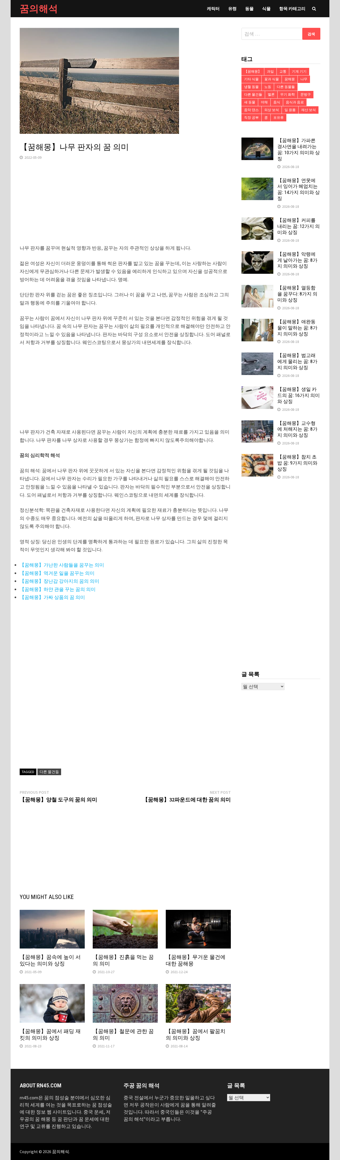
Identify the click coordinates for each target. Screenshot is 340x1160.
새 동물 (249, 102)
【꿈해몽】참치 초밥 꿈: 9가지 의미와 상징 (297, 463)
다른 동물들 (286, 87)
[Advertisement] (125, 207)
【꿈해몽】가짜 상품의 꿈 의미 (52, 597)
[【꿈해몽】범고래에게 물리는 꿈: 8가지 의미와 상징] (257, 356)
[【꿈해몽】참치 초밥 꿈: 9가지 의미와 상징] (257, 458)
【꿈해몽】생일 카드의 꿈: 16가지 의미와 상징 (298, 395)
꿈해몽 (289, 79)
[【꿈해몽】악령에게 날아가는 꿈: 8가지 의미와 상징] (257, 255)
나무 (303, 79)
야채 (264, 102)
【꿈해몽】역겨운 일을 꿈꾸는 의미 (57, 573)
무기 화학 (287, 94)
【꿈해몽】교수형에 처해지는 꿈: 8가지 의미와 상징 (297, 429)
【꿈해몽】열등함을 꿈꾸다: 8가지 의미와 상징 (297, 294)
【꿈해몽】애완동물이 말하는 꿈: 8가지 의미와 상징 (297, 328)
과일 (270, 71)
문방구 (305, 94)
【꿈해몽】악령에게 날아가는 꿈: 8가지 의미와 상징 (297, 260)
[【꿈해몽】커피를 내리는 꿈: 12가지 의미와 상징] (257, 221)
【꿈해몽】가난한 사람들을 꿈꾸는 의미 (62, 565)
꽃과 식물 (271, 79)
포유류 (278, 117)
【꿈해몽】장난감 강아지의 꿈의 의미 (59, 581)
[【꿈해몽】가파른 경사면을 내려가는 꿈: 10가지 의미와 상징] (257, 141)
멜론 (271, 94)
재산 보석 (308, 110)
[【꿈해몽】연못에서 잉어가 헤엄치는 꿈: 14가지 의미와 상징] (257, 181)
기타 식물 (251, 79)
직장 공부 (251, 117)
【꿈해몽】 (252, 71)
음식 (276, 102)
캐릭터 (213, 8)
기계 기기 (299, 71)
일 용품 (290, 110)
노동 (267, 87)
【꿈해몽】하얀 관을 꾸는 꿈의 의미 (58, 589)
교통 (282, 71)
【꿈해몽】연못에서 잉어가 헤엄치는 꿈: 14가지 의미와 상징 (298, 189)
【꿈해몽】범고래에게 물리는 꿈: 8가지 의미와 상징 (297, 361)
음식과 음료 (295, 102)
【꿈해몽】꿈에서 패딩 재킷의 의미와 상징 (50, 1034)
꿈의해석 (39, 9)
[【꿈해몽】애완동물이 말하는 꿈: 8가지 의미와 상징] (257, 322)
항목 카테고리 (292, 8)
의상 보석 (271, 110)
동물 (249, 8)
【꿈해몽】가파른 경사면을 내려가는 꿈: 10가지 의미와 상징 (298, 149)
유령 (232, 8)
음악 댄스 (251, 110)
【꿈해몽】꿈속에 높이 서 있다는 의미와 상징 (50, 960)
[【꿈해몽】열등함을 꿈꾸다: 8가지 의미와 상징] (257, 288)
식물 (266, 8)
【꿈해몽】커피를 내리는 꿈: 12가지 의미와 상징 (298, 226)
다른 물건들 (49, 771)
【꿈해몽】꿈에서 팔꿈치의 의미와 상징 (196, 1034)
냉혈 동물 (251, 87)
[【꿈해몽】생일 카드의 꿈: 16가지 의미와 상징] (257, 390)
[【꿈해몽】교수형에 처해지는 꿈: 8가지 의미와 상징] (257, 424)
